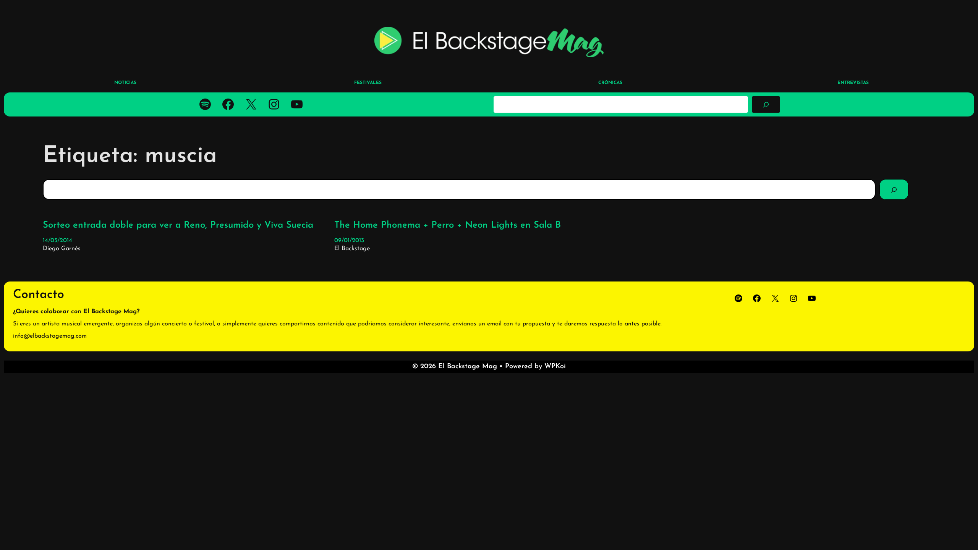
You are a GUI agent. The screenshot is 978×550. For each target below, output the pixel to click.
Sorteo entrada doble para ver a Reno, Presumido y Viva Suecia (178, 225)
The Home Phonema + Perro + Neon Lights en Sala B (447, 225)
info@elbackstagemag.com (50, 336)
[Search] (893, 189)
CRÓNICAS (610, 83)
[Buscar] (766, 104)
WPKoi (555, 366)
